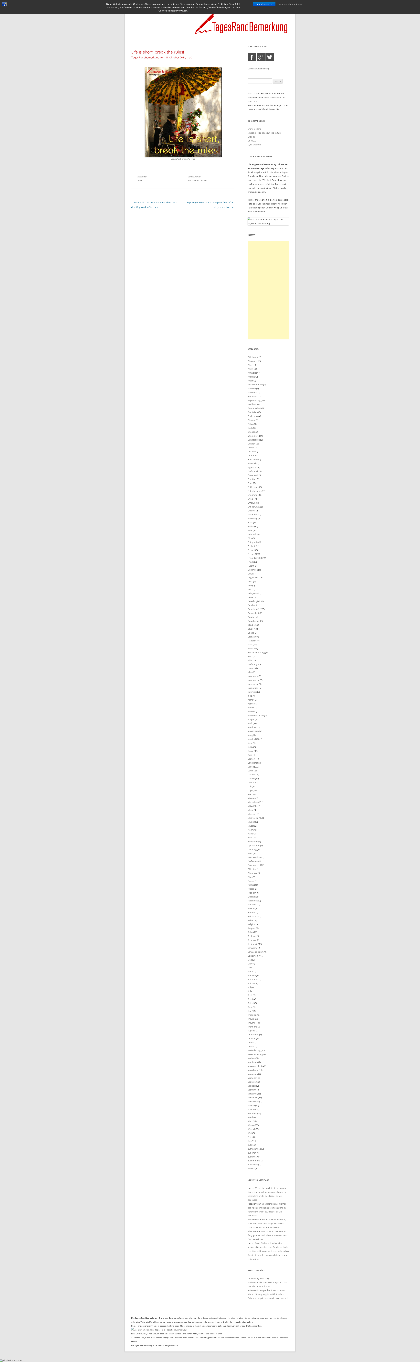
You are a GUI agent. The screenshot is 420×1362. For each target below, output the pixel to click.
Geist (250, 581)
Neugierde (253, 841)
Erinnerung (253, 506)
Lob (250, 786)
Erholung (252, 502)
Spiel (250, 967)
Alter (250, 364)
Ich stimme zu (264, 4)
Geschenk (252, 605)
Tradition (252, 1014)
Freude (251, 553)
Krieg (250, 735)
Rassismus (253, 900)
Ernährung (253, 514)
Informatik (253, 676)
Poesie (251, 880)
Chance (251, 431)
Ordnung (252, 849)
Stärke (251, 983)
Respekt (252, 928)
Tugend (251, 1030)
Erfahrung (252, 494)
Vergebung (253, 1070)
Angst (250, 368)
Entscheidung (254, 490)
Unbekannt (253, 1034)
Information (254, 680)
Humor (251, 668)
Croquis (251, 136)
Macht (251, 794)
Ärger (250, 380)
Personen (252, 865)
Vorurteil (252, 1109)
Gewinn (251, 617)
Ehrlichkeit (253, 459)
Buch (250, 427)
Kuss (250, 754)
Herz (250, 656)
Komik (251, 711)
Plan (250, 877)
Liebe (250, 782)
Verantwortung (255, 1054)
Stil (249, 987)
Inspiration (253, 687)
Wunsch (252, 1129)
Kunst (250, 750)
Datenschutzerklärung (290, 4)
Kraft (250, 723)
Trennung (252, 1026)
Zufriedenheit (254, 1148)
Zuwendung (253, 1164)
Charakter (252, 435)
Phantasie (252, 873)
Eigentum (252, 467)
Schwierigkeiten (255, 951)
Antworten (253, 372)
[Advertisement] (268, 290)
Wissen (251, 1125)
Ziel (249, 1140)
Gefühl (251, 573)
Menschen (253, 802)
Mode (250, 810)
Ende (250, 483)
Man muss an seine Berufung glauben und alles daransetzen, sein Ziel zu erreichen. (267, 1235)
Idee (250, 672)
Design (251, 447)
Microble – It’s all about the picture (264, 132)
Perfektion (253, 861)
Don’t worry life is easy (258, 1278)
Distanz (251, 451)
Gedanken (253, 569)
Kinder (251, 707)
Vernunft (252, 1089)
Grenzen (252, 636)
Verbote (252, 1058)
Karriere (251, 703)
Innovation (253, 683)
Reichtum (252, 916)
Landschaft (253, 762)
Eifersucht (252, 463)
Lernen (251, 778)
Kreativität (253, 731)
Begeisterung (254, 400)
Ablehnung (253, 357)
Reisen (251, 920)
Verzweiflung (254, 1101)
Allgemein (252, 360)
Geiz (250, 585)
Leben (139, 180)
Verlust (251, 1085)
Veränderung (254, 1050)
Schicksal (252, 936)
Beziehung (253, 416)
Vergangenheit (255, 1066)
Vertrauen (253, 1097)
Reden (251, 912)
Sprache (252, 975)
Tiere (250, 1006)
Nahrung (252, 829)
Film (250, 538)
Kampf (251, 699)
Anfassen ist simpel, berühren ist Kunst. (267, 1290)
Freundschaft (254, 557)
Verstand (252, 1093)
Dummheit (253, 455)
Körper (251, 719)
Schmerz (252, 940)
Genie (250, 597)
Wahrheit (252, 1113)
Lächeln (251, 758)
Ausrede (252, 388)
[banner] (210, 24)
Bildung (251, 420)
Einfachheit (253, 471)
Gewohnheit (254, 620)
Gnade (251, 632)
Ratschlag (252, 904)
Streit (250, 999)
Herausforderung (256, 652)
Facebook (252, 57)
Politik (251, 884)
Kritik (250, 747)
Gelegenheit (253, 593)
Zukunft (251, 1156)
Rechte (251, 908)
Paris (250, 853)
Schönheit (253, 943)
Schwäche (252, 947)
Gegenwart (253, 577)
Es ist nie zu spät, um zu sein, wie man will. (268, 1298)
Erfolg (250, 498)
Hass (250, 644)
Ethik (250, 522)
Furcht (251, 565)
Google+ (261, 57)
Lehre (250, 770)
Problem (252, 892)
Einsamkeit (253, 475)
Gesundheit (253, 613)
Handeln (252, 640)
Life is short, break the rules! (157, 51)
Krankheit (252, 727)
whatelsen (253, 1231)
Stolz (250, 995)
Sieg (250, 959)
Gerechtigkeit (254, 601)
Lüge (250, 790)
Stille (250, 991)
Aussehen (252, 392)
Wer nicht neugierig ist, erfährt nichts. (266, 1294)
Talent (251, 1003)
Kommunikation (256, 715)
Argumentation (255, 384)
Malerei (251, 798)
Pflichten (252, 869)
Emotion (252, 479)
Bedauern (252, 396)
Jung (250, 695)
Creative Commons (279, 1337)
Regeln (203, 180)
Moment (252, 813)
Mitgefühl (252, 806)
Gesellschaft (253, 609)
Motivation (253, 817)
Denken (251, 443)
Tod (250, 1010)
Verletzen (252, 1081)
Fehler (251, 526)
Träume (251, 1022)
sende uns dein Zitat (212, 1333)
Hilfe (250, 660)
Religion (251, 924)
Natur (250, 833)
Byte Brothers (254, 144)
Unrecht (252, 1038)
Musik (251, 821)
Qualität (252, 896)
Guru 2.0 (252, 140)
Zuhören (252, 1152)
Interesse (252, 691)
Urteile (251, 1046)
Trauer (251, 1018)
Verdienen (253, 1062)
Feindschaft (253, 534)
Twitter (269, 57)
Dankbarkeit (254, 439)
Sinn (250, 963)
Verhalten (252, 1077)
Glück (250, 628)
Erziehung (252, 518)
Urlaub (251, 1042)
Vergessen (253, 1073)
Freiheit (251, 546)
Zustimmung (254, 1160)
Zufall (250, 1144)
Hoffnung (252, 664)
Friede (251, 561)
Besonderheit (254, 408)
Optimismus (254, 845)
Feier (250, 530)
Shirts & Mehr (254, 128)
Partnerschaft (254, 857)
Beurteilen (253, 412)
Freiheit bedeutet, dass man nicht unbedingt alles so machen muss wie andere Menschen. (267, 1223)
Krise (250, 743)
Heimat (251, 648)
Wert (250, 1121)
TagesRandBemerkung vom (161, 57)
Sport (250, 971)
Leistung (252, 774)
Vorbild (251, 1105)
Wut (250, 1133)
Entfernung (253, 487)
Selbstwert (253, 955)
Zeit (189, 180)
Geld (250, 589)
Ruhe (250, 932)
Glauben (252, 624)
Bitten (251, 423)
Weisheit (252, 1117)
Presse (251, 888)
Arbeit (251, 376)
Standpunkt (253, 979)
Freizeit (251, 550)
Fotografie (253, 542)
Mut (250, 825)
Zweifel (251, 1168)
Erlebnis (251, 510)
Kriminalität (253, 739)
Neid (250, 837)
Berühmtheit (254, 404)
